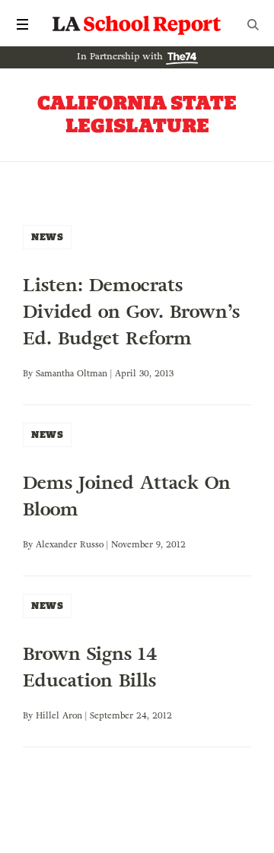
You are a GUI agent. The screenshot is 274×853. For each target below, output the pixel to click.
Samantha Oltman (71, 373)
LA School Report (137, 24)
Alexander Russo (70, 544)
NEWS (47, 237)
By (29, 373)
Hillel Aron (59, 715)
